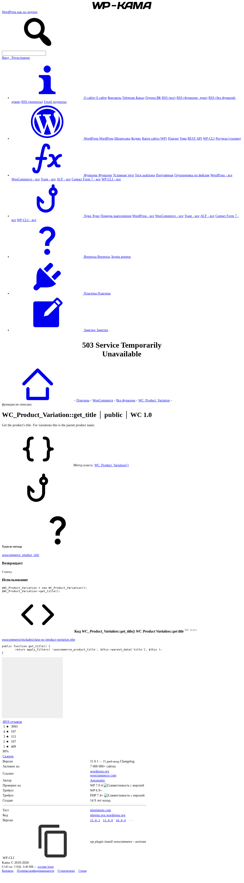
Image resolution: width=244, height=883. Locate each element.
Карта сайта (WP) (154, 138)
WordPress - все (221, 175)
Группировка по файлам (191, 175)
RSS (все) (169, 98)
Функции (105, 175)
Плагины (104, 293)
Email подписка (55, 102)
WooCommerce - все (25, 179)
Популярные (164, 175)
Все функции (125, 400)
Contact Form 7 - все (86, 179)
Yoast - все (48, 179)
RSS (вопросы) (32, 102)
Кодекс (136, 138)
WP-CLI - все (111, 179)
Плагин (173, 138)
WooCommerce (102, 400)
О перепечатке (66, 871)
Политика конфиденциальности (35, 871)
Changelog (127, 761)
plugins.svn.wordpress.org (107, 815)
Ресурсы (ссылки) (228, 138)
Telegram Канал (133, 98)
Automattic (97, 780)
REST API (195, 138)
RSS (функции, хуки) (192, 98)
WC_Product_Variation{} (111, 465)
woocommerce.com (103, 775)
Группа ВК (153, 98)
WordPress (106, 138)
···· (131, 820)
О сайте (101, 98)
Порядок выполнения (116, 216)
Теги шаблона (145, 175)
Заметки (102, 330)
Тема (183, 138)
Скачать (8, 756)
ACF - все (64, 179)
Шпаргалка (122, 138)
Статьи (82, 871)
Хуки (96, 216)
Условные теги (123, 175)
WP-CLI (209, 138)
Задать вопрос (121, 257)
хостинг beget (46, 866)
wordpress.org (99, 771)
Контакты (114, 98)
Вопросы (103, 257)
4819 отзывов (12, 722)
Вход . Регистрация (16, 58)
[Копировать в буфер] (53, 841)
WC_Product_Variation (154, 400)
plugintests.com (100, 810)
